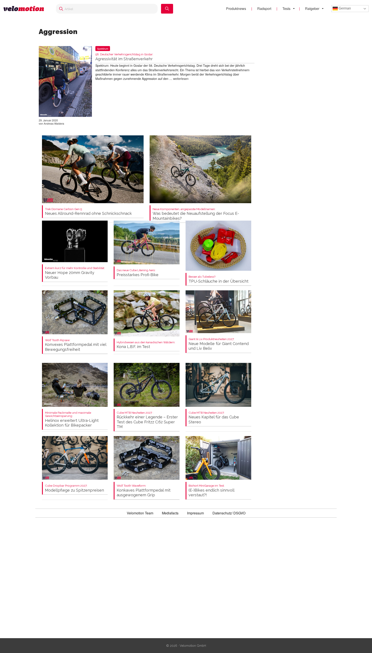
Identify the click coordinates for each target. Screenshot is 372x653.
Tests (286, 8)
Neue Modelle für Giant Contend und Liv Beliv (219, 344)
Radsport (264, 8)
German (344, 8)
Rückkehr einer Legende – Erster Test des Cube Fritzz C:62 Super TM (147, 420)
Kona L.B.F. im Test (146, 345)
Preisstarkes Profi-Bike (137, 273)
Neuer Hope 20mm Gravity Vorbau (75, 273)
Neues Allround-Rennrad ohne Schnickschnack (88, 211)
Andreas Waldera (54, 123)
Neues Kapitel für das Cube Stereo (214, 417)
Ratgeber (312, 8)
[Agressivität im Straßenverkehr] (65, 82)
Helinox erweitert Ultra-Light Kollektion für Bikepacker (72, 419)
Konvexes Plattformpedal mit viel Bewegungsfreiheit (75, 345)
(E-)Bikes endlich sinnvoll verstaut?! (211, 490)
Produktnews (236, 8)
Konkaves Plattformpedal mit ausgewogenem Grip (143, 490)
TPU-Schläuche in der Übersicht (218, 279)
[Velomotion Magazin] (25, 8)
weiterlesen (181, 78)
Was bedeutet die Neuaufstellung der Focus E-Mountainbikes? (196, 214)
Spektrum (102, 48)
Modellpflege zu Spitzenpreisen (74, 488)
